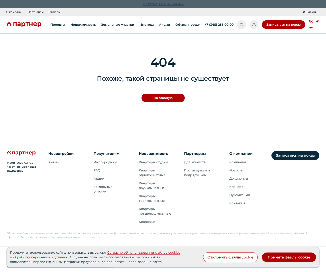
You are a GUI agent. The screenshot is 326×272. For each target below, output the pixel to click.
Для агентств (195, 162)
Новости (236, 170)
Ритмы (53, 162)
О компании (14, 12)
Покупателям (107, 154)
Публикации (239, 195)
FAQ (97, 170)
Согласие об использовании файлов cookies (143, 253)
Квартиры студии (153, 162)
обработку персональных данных (40, 257)
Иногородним (105, 162)
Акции (99, 179)
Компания (237, 162)
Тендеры (54, 12)
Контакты (237, 203)
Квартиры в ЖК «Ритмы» (163, 4)
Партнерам (36, 12)
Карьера (236, 187)
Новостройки (61, 154)
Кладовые (147, 222)
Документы (238, 179)
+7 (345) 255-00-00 (219, 25)
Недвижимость (153, 154)
